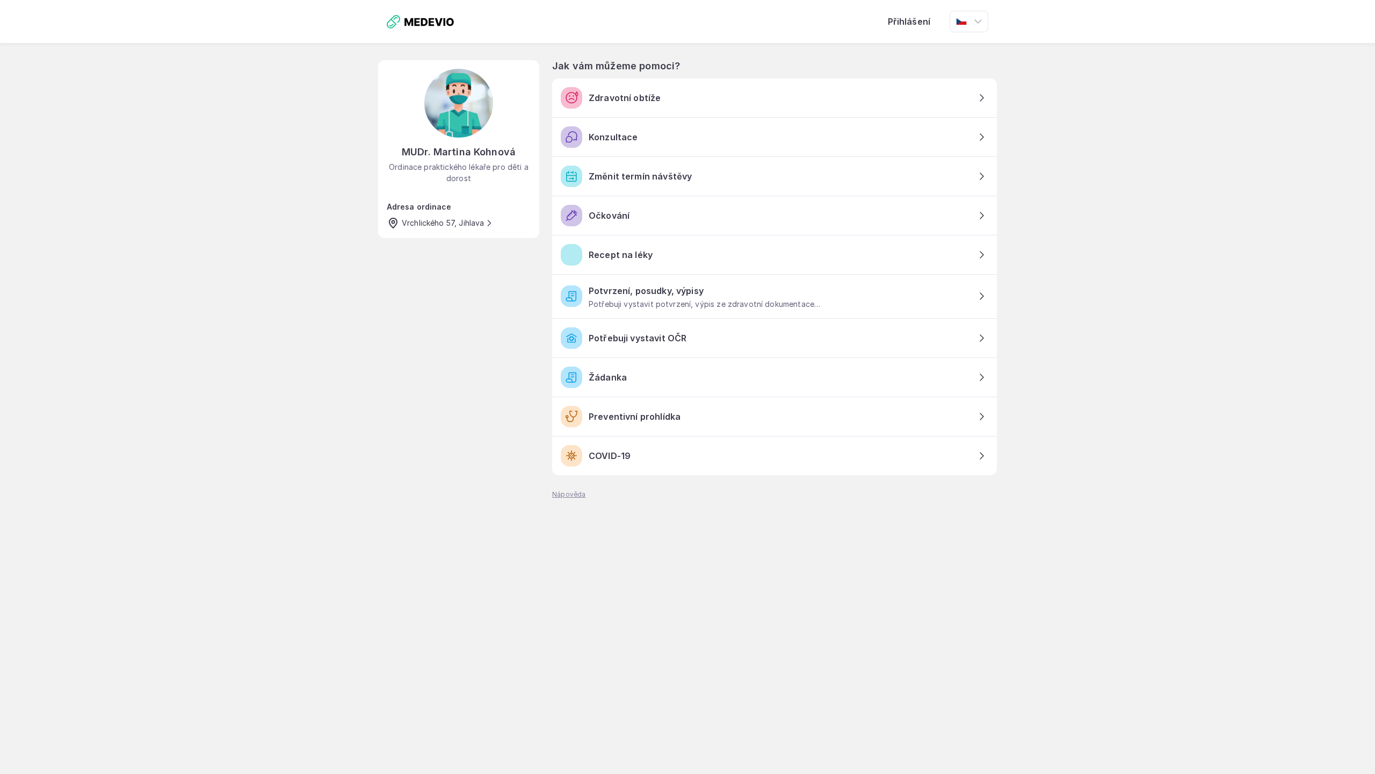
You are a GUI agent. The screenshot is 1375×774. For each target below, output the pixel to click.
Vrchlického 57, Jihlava (443, 222)
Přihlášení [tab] (909, 21)
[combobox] (969, 21)
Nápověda (568, 494)
